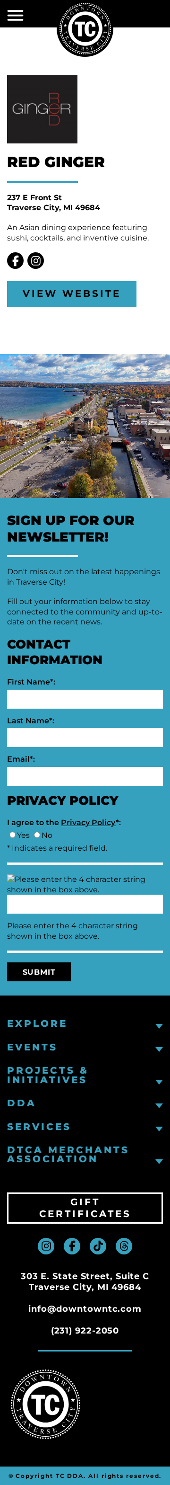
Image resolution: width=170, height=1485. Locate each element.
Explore (37, 1023)
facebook (72, 1246)
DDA (21, 1103)
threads (124, 1246)
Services (39, 1126)
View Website (72, 293)
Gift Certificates (85, 1207)
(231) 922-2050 (85, 1330)
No (47, 835)
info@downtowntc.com (85, 1309)
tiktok (98, 1246)
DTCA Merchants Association (68, 1155)
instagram (46, 1246)
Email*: (21, 759)
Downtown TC (85, 28)
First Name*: (31, 681)
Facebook (15, 260)
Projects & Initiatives (48, 1075)
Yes (23, 835)
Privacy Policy (88, 822)
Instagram (35, 260)
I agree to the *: (64, 822)
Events (32, 1047)
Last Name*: (30, 720)
